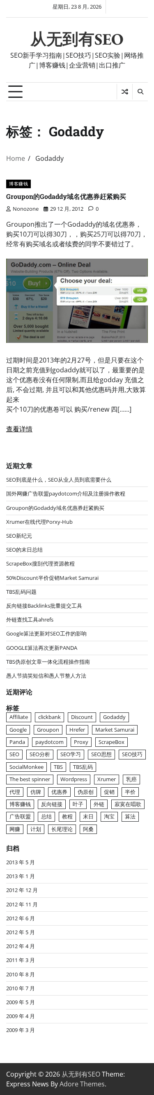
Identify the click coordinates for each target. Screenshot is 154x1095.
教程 (67, 816)
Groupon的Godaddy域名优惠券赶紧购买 (66, 196)
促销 (109, 791)
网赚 (14, 829)
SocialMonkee (26, 767)
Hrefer (77, 729)
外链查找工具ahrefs (29, 619)
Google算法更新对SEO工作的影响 (46, 633)
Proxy (81, 742)
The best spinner (29, 779)
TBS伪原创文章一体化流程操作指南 (48, 661)
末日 (88, 816)
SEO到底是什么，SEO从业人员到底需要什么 (58, 479)
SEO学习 (70, 754)
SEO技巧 (132, 754)
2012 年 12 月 (22, 890)
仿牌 (35, 791)
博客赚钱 (18, 183)
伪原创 (86, 791)
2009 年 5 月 (20, 1002)
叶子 (78, 804)
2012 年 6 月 (20, 918)
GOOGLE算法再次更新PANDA (41, 647)
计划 (35, 829)
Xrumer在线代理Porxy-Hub (39, 521)
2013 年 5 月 (20, 862)
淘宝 (109, 816)
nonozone (26, 208)
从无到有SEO (77, 39)
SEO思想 (101, 754)
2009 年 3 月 (20, 1030)
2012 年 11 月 (22, 904)
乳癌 (131, 779)
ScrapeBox (111, 742)
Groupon (48, 729)
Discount (82, 717)
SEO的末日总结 (24, 549)
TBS (58, 767)
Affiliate (18, 717)
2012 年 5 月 (20, 932)
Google (18, 729)
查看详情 (19, 428)
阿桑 (88, 829)
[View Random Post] (124, 91)
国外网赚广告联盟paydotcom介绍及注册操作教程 (65, 493)
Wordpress (73, 779)
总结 (46, 816)
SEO (14, 754)
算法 (130, 816)
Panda (17, 742)
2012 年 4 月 (20, 946)
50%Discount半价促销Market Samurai (52, 577)
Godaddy (114, 717)
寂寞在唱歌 (128, 804)
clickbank (49, 717)
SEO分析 (40, 754)
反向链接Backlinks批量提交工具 (44, 605)
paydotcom (49, 742)
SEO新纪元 (19, 535)
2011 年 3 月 (20, 960)
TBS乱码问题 (21, 591)
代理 (14, 791)
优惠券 (59, 791)
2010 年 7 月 (20, 988)
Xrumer (106, 779)
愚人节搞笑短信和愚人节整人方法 (46, 675)
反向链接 (51, 804)
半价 (130, 791)
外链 (99, 804)
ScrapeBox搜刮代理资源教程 (40, 563)
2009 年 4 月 (20, 1016)
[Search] (140, 91)
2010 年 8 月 (20, 974)
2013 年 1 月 (20, 876)
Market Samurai (114, 729)
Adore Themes (82, 1083)
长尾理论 (62, 829)
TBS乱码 (83, 767)
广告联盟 (20, 816)
